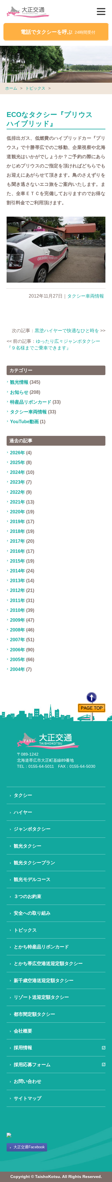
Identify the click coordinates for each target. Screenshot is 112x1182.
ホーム (11, 88)
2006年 (17, 649)
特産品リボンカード (30, 402)
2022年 (17, 492)
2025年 (17, 462)
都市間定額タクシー (34, 1014)
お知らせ (19, 392)
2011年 (17, 600)
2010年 (17, 610)
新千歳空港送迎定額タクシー (44, 980)
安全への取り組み (32, 913)
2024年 (17, 472)
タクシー (23, 795)
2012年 (17, 590)
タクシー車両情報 (85, 296)
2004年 (17, 669)
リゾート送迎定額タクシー (41, 997)
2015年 (17, 561)
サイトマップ (27, 1098)
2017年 (17, 541)
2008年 (17, 629)
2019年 (17, 521)
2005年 (17, 659)
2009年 (17, 620)
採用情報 (23, 1047)
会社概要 (23, 1030)
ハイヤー (23, 812)
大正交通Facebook (29, 1147)
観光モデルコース (32, 879)
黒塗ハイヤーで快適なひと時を (67, 330)
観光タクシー (27, 846)
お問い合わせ (27, 1081)
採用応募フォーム (32, 1064)
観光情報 (19, 382)
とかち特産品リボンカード (41, 946)
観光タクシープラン (34, 862)
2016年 (17, 551)
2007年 (17, 639)
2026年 (17, 452)
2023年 (17, 482)
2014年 (17, 570)
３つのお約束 (27, 896)
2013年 (17, 580)
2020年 (17, 511)
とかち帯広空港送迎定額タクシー (48, 963)
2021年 (17, 502)
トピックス (35, 88)
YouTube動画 (24, 421)
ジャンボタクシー (32, 829)
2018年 (17, 531)
